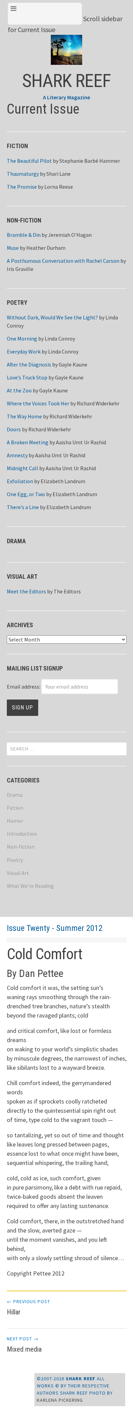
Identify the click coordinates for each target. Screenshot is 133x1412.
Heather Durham (45, 247)
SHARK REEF (66, 80)
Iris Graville (20, 268)
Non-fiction (20, 846)
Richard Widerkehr (98, 403)
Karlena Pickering (60, 1400)
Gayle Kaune (73, 364)
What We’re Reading (30, 885)
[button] (67, 44)
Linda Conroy (60, 338)
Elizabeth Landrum (63, 481)
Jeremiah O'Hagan (70, 234)
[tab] (45, 14)
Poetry (15, 859)
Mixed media (24, 1344)
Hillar (28, 1307)
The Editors (67, 591)
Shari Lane (58, 173)
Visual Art (18, 872)
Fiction (15, 807)
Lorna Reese (58, 186)
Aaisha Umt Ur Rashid (81, 442)
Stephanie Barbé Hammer (89, 160)
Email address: (24, 686)
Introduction (22, 833)
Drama (15, 794)
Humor (15, 820)
